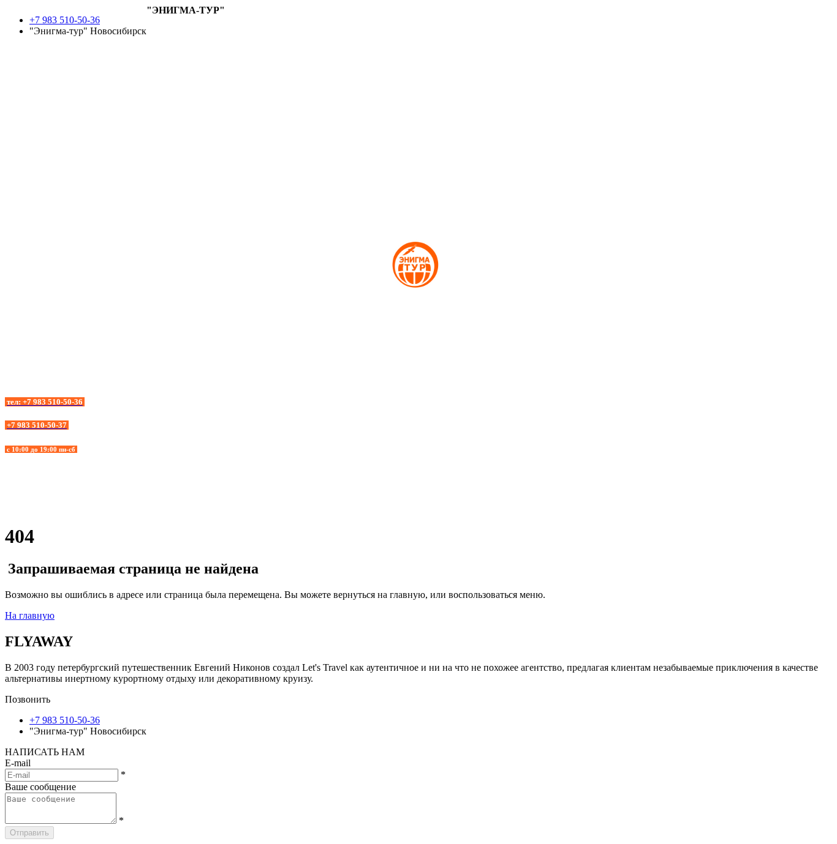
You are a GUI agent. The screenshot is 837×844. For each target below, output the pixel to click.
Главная (163, 21)
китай (17, 76)
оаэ (11, 87)
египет (19, 65)
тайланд (22, 120)
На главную (30, 615)
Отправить (29, 832)
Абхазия (163, 43)
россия (19, 98)
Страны (162, 32)
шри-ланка (27, 131)
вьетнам (22, 54)
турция (19, 109)
